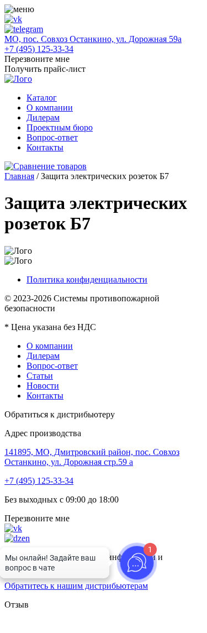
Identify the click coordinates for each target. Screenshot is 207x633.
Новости (42, 385)
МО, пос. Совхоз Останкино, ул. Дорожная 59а (93, 39)
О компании (49, 107)
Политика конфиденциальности (86, 279)
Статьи (39, 375)
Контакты (44, 147)
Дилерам (43, 117)
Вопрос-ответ (52, 137)
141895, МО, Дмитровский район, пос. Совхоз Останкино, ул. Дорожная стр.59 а (91, 457)
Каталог (41, 97)
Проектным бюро (59, 127)
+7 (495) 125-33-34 (38, 49)
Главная (19, 176)
